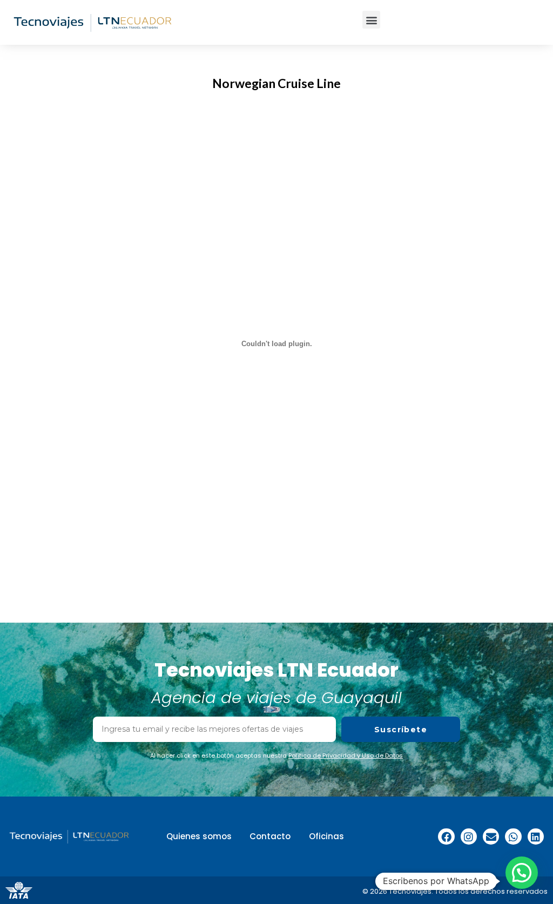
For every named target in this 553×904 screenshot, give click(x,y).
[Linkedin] (536, 836)
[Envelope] (491, 836)
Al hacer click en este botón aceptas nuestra (276, 755)
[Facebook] (446, 836)
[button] (371, 20)
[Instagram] (469, 836)
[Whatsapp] (513, 836)
